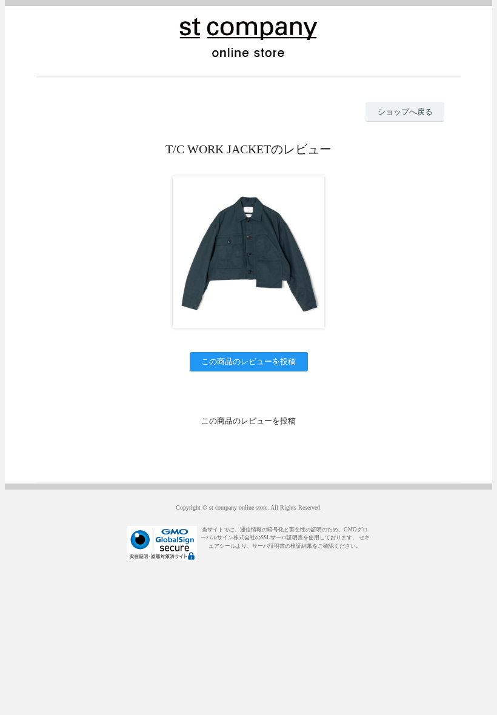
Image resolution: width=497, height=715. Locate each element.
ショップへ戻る (405, 111)
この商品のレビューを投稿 (248, 361)
